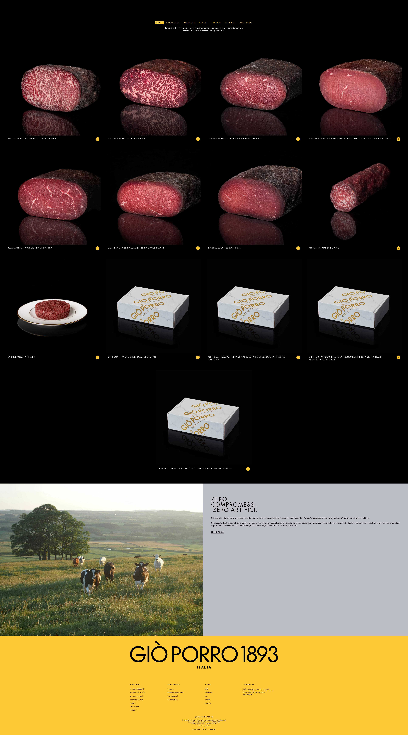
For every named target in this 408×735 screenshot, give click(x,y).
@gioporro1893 (204, 717)
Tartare (216, 23)
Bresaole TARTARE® (136, 696)
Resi (206, 696)
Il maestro (171, 689)
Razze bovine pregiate (175, 692)
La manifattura (172, 699)
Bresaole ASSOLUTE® (137, 692)
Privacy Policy (197, 729)
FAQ (206, 689)
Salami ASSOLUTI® (136, 699)
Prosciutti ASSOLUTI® (137, 689)
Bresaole (189, 23)
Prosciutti (173, 23)
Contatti (207, 699)
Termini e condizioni (209, 729)
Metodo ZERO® (173, 696)
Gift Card (245, 23)
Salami (203, 23)
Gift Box (230, 23)
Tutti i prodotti (134, 706)
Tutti (159, 23)
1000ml (208, 725)
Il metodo (217, 532)
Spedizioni (208, 692)
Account (208, 703)
